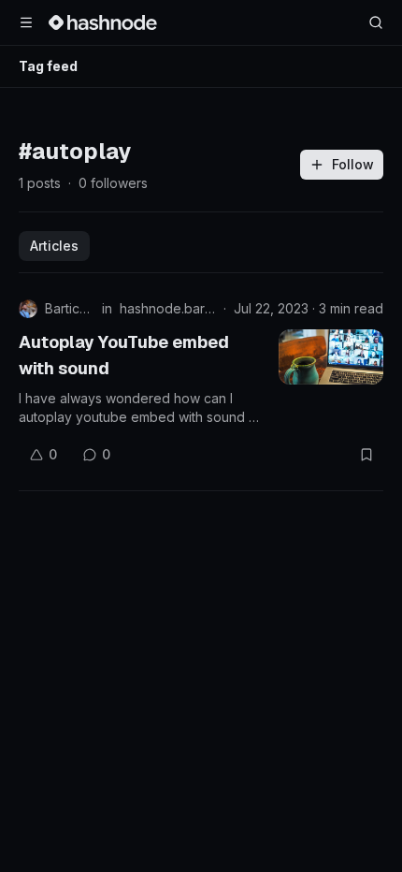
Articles (54, 246)
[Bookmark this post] (366, 455)
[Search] (376, 22)
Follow (353, 164)
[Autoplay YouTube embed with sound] (331, 357)
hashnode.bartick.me (168, 308)
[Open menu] (26, 22)
